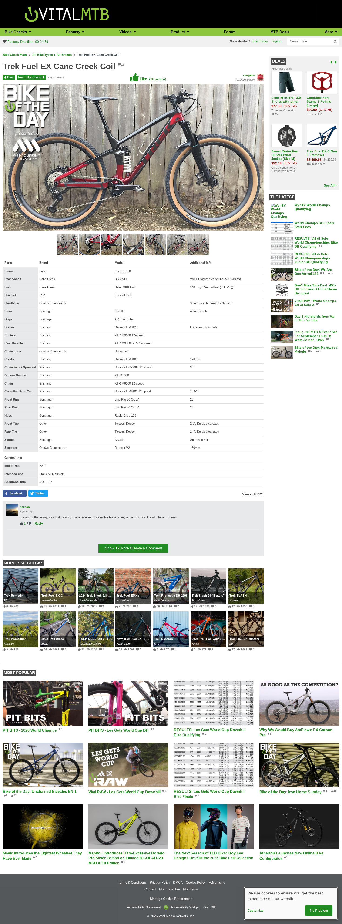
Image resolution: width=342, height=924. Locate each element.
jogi (231, 643)
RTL (6, 600)
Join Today (260, 41)
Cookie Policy (196, 882)
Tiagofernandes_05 (90, 643)
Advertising (217, 882)
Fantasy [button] (73, 32)
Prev (10, 77)
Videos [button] (126, 32)
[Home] (67, 14)
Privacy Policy (160, 882)
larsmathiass (124, 600)
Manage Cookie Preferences (171, 899)
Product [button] (178, 32)
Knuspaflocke (49, 600)
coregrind (249, 75)
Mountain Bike (169, 889)
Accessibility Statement (144, 907)
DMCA (178, 882)
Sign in (277, 41)
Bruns (44, 643)
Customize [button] (256, 910)
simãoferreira (161, 600)
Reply (39, 523)
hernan (25, 507)
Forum (229, 32)
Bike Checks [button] (16, 32)
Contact (150, 889)
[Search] (335, 41)
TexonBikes (198, 600)
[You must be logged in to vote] (21, 523)
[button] (68, 245)
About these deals (282, 68)
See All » (330, 185)
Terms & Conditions (132, 882)
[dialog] (290, 903)
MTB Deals (279, 32)
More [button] (329, 32)
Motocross (190, 889)
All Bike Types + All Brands (52, 55)
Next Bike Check (29, 77)
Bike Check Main (15, 55)
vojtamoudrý (124, 643)
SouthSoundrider (88, 600)
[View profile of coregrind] (260, 77)
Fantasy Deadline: (27, 42)
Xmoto (195, 643)
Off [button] (213, 907)
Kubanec (234, 600)
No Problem (319, 910)
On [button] (205, 907)
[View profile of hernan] (12, 510)
